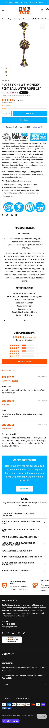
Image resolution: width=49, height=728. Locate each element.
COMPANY (8, 654)
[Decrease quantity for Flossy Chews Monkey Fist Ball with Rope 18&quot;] (3, 113)
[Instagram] (9, 632)
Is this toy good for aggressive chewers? (18, 515)
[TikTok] (25, 632)
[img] (8, 377)
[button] (8, 100)
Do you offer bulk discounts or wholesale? (18, 564)
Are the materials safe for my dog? (20, 537)
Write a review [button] (24, 361)
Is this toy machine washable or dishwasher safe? (18, 544)
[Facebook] (3, 215)
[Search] (42, 10)
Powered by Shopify (34, 715)
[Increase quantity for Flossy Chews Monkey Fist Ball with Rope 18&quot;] (10, 113)
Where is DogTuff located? (16, 571)
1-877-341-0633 (8, 624)
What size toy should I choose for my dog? (21, 522)
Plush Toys (17, 19)
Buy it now (24, 120)
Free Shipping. (6, 95)
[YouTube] (14, 633)
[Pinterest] (12, 215)
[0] (45, 10)
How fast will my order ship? (17, 551)
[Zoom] (42, 26)
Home (3, 19)
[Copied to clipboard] (16, 215)
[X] (7, 215)
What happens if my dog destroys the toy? (21, 530)
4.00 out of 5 (30, 337)
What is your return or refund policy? (22, 557)
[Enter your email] (45, 684)
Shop (9, 19)
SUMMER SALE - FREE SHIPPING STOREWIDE (24, 2)
